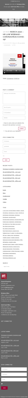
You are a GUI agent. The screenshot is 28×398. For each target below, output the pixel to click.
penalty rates (12, 242)
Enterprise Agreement (8, 221)
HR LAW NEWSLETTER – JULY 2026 (11, 172)
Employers (5, 217)
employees (11, 215)
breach (18, 210)
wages (22, 251)
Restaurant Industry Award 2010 (11, 246)
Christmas (5, 212)
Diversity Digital (24, 396)
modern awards (15, 237)
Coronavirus (10, 78)
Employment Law (19, 219)
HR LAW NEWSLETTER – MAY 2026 (11, 178)
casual (22, 210)
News (14, 43)
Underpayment (7, 251)
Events (4, 190)
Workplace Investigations (9, 253)
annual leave (12, 210)
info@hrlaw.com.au (8, 287)
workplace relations (8, 255)
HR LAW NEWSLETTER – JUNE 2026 (12, 175)
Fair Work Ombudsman (9, 228)
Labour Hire (10, 235)
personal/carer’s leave (8, 244)
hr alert (12, 233)
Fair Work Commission (8, 226)
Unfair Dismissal (15, 251)
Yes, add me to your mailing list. (13, 131)
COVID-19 (16, 78)
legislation (16, 235)
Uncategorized (6, 196)
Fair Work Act (6, 224)
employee (5, 215)
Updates (5, 199)
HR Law (5, 235)
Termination (16, 248)
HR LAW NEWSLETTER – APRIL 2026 (12, 181)
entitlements (18, 221)
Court (16, 212)
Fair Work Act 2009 (15, 224)
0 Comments (7, 45)
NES (21, 239)
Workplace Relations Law (9, 257)
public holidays (19, 244)
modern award (6, 237)
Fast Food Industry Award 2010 (11, 230)
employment (12, 217)
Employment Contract (8, 219)
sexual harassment (8, 248)
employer (17, 215)
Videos (4, 202)
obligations (6, 242)
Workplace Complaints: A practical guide (13, 169)
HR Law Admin (21, 43)
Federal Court (6, 233)
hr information (18, 233)
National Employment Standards (11, 239)
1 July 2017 (6, 210)
